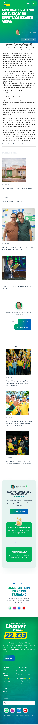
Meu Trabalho (25, 39)
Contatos (27, 678)
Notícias (32, 39)
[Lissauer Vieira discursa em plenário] (14, 257)
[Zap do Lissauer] (34, 3)
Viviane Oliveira (8, 144)
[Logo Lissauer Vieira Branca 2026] (6, 3)
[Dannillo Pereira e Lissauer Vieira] (18, 209)
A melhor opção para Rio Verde (12, 202)
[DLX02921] (17, 432)
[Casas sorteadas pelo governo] (14, 159)
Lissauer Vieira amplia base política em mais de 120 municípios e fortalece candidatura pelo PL (18, 383)
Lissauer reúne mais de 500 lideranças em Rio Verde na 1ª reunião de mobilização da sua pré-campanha (19, 464)
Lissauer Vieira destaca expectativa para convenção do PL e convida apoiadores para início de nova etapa (19, 423)
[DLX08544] (17, 392)
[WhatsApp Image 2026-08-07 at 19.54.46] (18, 349)
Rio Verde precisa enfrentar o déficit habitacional (18, 189)
